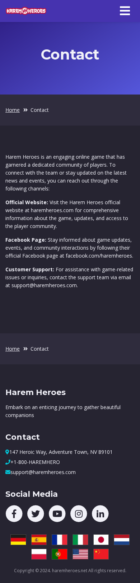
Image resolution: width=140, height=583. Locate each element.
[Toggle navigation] (125, 11)
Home (12, 109)
